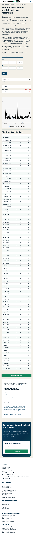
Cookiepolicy (5, 494)
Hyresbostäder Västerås (8, 521)
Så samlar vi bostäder (7, 491)
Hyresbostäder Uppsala (8, 519)
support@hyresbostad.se (8, 472)
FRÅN (3, 59)
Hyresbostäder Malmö (7, 518)
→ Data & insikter (8, 393)
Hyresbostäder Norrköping (8, 532)
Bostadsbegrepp (6, 508)
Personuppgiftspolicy (7, 493)
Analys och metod (6, 503)
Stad (3, 84)
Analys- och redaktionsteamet (9, 510)
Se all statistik (5, 4)
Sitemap (4, 496)
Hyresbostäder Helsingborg (9, 529)
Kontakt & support (6, 486)
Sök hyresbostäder (16, 375)
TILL (3, 65)
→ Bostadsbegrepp (9, 397)
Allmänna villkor (6, 489)
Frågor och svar (6, 505)
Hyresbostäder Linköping (8, 528)
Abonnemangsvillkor (7, 487)
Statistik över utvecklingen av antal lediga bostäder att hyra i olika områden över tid (14, 406)
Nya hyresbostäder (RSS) (8, 497)
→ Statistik (6, 399)
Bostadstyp (5, 77)
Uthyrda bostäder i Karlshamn (18, 4)
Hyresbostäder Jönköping (8, 531)
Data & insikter (5, 504)
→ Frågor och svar (8, 395)
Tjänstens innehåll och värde (9, 490)
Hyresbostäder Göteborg (8, 517)
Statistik (4, 507)
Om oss (3, 484)
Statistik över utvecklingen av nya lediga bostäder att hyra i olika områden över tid (14, 410)
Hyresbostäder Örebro (7, 526)
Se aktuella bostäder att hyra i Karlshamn (12, 57)
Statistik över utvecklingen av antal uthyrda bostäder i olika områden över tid (15, 413)
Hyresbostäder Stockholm (8, 515)
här (22, 384)
